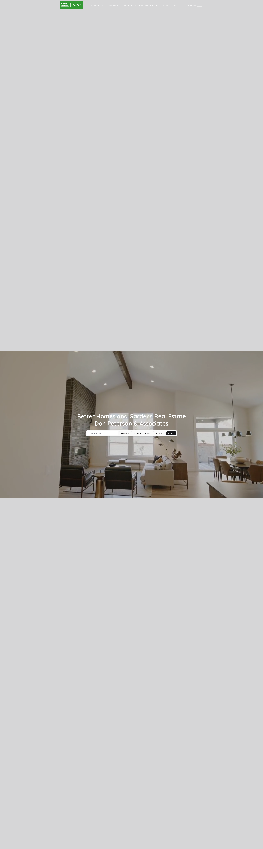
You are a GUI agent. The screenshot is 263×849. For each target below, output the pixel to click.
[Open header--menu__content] (199, 5)
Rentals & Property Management (148, 5)
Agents (104, 5)
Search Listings (129, 5)
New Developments (115, 5)
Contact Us (174, 5)
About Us (165, 5)
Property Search (93, 5)
